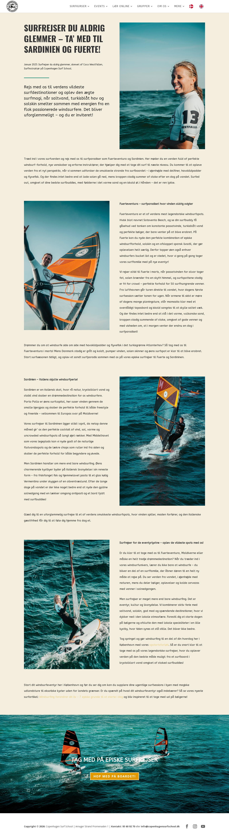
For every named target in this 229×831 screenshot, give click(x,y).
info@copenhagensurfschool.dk (160, 826)
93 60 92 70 (128, 826)
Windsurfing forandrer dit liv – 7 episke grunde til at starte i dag (81, 696)
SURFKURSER (78, 6)
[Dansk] (192, 8)
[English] (202, 8)
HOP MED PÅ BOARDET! (114, 776)
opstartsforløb (159, 644)
